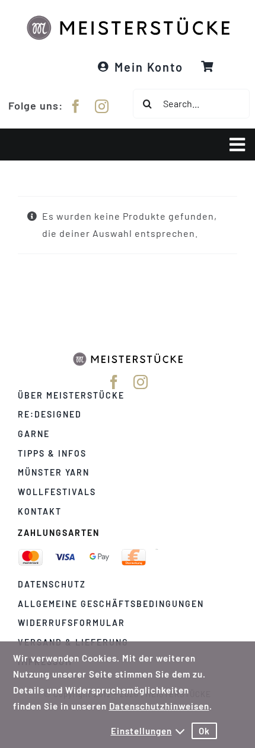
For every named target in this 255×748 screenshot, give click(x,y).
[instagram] (102, 106)
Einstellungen (141, 730)
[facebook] (76, 106)
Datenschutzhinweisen (159, 706)
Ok (204, 730)
